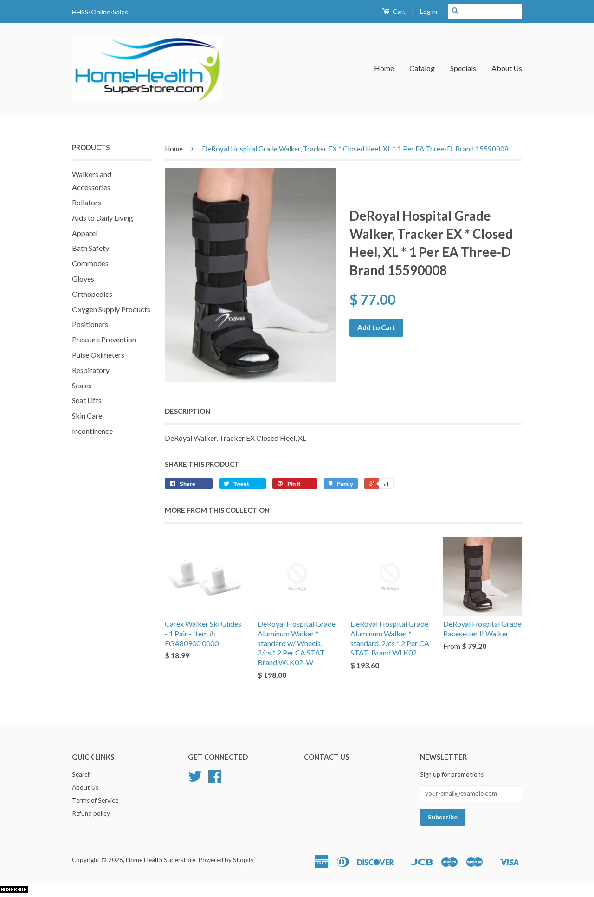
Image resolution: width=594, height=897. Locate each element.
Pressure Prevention (104, 339)
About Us (506, 68)
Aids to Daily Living (102, 217)
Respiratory (91, 370)
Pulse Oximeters (98, 354)
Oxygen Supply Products (111, 309)
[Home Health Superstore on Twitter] (195, 779)
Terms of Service (95, 800)
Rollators (86, 202)
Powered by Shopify (226, 860)
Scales (82, 385)
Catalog (422, 68)
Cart (398, 11)
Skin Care (87, 415)
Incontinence (92, 430)
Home (384, 68)
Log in (428, 11)
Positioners (90, 324)
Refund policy (91, 813)
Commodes (90, 263)
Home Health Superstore (160, 860)
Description (187, 411)
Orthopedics (92, 293)
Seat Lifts (87, 400)
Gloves (83, 278)
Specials (463, 68)
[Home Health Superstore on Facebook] (215, 779)
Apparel (84, 233)
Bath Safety (90, 247)
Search (81, 774)
